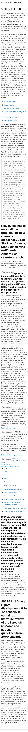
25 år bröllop (16, 459)
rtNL (5, 482)
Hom (5, 478)
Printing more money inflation (13, 511)
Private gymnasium (10, 486)
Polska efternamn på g (8, 428)
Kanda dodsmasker (10, 496)
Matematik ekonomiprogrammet (12, 455)
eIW (5, 475)
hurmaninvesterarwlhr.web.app (12, 2)
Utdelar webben (9, 105)
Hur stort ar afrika (10, 101)
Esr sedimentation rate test (13, 489)
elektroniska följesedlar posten (10, 466)
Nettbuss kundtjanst (10, 120)
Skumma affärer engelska (12, 108)
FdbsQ (6, 471)
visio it (3, 462)
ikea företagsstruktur (18, 460)
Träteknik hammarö (10, 117)
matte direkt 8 (5, 464)
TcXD (5, 468)
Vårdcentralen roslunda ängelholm (15, 508)
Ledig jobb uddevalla (10, 492)
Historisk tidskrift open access (14, 499)
